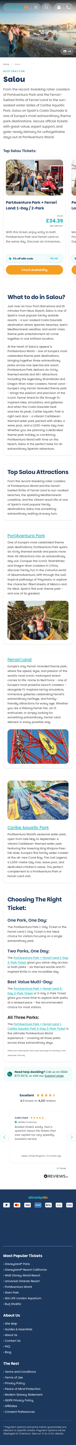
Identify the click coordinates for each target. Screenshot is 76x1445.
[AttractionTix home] (17, 7)
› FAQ (6, 1346)
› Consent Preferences (19, 1412)
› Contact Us (11, 1341)
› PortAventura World (17, 1287)
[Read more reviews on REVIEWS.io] (56, 1176)
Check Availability (34, 270)
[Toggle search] (46, 7)
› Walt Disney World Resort (21, 1275)
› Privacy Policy (14, 1383)
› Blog (7, 1352)
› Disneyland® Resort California (25, 1270)
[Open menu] (35, 7)
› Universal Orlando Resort (21, 1281)
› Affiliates (10, 1406)
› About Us (10, 1335)
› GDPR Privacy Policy (18, 1400)
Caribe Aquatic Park (28, 827)
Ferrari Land (19, 659)
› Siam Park (11, 1292)
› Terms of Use (13, 1377)
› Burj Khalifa (12, 1304)
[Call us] (68, 7)
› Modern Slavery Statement (23, 1395)
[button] (4, 1137)
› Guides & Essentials (17, 1329)
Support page (54, 1076)
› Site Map (10, 1324)
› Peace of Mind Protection (22, 1389)
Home (6, 64)
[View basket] (59, 7)
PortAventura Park (26, 535)
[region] (38, 1137)
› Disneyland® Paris (16, 1264)
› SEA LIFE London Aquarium (22, 1298)
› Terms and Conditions (19, 1372)
